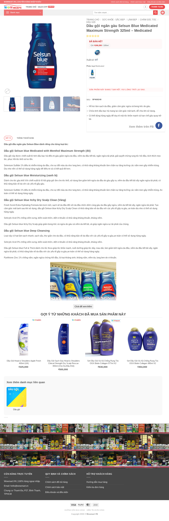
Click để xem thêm (83, 306)
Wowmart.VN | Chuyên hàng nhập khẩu (22, 2)
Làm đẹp (132, 20)
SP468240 (96, 99)
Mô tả (8, 138)
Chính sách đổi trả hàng (120, 2)
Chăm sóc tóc (148, 20)
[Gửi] (155, 12)
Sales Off (43, 7)
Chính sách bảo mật (137, 2)
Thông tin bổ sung (25, 138)
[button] (23, 13)
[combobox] (123, 12)
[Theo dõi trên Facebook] (158, 125)
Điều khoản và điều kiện (156, 2)
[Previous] (8, 56)
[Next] (75, 56)
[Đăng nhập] (145, 7)
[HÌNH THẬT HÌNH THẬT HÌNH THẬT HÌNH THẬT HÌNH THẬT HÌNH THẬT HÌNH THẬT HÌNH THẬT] (42, 56)
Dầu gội (90, 22)
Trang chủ (31, 7)
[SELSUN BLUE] (97, 53)
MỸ (96, 60)
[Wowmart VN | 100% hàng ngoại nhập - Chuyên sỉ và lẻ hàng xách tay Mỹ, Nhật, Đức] (13, 7)
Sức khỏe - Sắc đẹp (113, 20)
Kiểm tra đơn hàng (95, 487)
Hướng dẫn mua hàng (96, 482)
